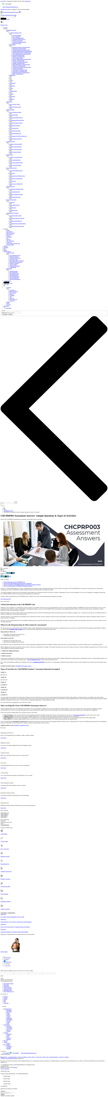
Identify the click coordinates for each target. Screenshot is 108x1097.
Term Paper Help (13, 210)
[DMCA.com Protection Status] (8, 1058)
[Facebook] (7, 573)
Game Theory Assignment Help (19, 71)
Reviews (8, 235)
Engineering (12, 96)
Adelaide (8, 1038)
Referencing (9, 268)
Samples (5, 246)
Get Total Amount (5, 825)
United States (7, 1024)
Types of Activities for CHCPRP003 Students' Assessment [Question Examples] (22, 584)
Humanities (12, 85)
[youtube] (1, 1055)
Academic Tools (10, 252)
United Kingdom (7, 1009)
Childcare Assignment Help (18, 66)
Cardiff (8, 1014)
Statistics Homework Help (15, 138)
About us (8, 239)
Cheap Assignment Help (18, 38)
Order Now (28, 1)
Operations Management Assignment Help (22, 51)
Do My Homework (13, 128)
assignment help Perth (38, 662)
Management (12, 44)
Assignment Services (11, 30)
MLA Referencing (13, 272)
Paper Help (12, 202)
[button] (1, 954)
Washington (9, 1027)
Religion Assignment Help (18, 56)
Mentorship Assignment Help (19, 48)
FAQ (10, 296)
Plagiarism (8, 957)
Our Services (9, 231)
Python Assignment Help (15, 165)
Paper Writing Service (14, 205)
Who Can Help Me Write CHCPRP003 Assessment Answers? (18, 586)
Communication (13, 91)
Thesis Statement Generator (15, 262)
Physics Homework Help (15, 112)
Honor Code (45, 1057)
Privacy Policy (31, 1057)
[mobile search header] (1, 13)
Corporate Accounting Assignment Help (21, 67)
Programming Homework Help (16, 120)
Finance (11, 88)
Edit (32, 970)
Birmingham (9, 1019)
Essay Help (12, 173)
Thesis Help (9, 101)
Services (5, 27)
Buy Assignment (16, 36)
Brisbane (8, 1039)
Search (5, 314)
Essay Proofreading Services (16, 170)
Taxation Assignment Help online (20, 62)
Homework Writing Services (16, 117)
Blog (5, 248)
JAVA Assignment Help (14, 160)
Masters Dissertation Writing (16, 194)
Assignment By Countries (12, 213)
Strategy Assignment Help (18, 60)
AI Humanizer (12, 267)
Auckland (8, 1047)
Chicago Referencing (14, 276)
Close (10, 314)
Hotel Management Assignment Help (21, 72)
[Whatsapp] (3, 4)
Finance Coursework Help (15, 149)
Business (11, 93)
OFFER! (3, 9)
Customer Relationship (17, 68)
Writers (8, 230)
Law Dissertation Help (14, 191)
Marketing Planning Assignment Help (21, 47)
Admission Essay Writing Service (17, 176)
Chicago (8, 1031)
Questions (6, 247)
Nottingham (9, 1018)
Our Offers (6, 1003)
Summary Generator (14, 263)
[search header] (4, 286)
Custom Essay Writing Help (15, 178)
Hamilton (8, 1048)
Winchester (9, 1010)
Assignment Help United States (16, 226)
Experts (5, 999)
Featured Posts (11, 913)
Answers (8, 304)
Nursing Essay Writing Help (15, 183)
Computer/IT (12, 83)
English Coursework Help (15, 146)
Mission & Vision (10, 233)
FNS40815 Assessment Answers (21, 725)
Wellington (9, 1046)
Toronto (8, 1043)
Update (2, 1094)
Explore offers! (4, 951)
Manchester (9, 1011)
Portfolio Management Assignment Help (21, 52)
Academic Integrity (53, 1057)
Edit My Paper (12, 207)
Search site (4, 312)
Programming (9, 154)
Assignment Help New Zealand (16, 218)
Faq (7, 238)
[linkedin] (14, 573)
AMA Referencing (13, 275)
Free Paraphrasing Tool (14, 255)
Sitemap (67, 1057)
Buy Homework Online (14, 130)
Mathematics (12, 75)
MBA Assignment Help (17, 74)
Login (6, 25)
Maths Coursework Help (15, 152)
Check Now (3, 737)
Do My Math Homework (15, 133)
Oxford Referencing (14, 278)
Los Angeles (9, 1028)
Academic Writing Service (15, 32)
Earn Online (8, 281)
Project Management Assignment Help (21, 54)
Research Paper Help (11, 199)
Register (2, 25)
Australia (6, 1032)
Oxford (8, 1022)
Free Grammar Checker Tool (13, 243)
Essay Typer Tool (13, 259)
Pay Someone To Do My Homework (18, 136)
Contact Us (9, 242)
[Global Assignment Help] (8, 15)
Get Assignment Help (6, 599)
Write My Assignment (17, 40)
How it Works (9, 234)
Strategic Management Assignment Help (21, 59)
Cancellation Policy (12, 1057)
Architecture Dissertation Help (16, 189)
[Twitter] (12, 573)
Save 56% (3, 1)
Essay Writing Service (11, 168)
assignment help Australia (15, 629)
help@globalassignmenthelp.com (10, 7)
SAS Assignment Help (17, 58)
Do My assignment (16, 35)
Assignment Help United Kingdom (17, 223)
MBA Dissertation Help (14, 197)
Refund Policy (4, 1057)
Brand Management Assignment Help (21, 64)
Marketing (11, 99)
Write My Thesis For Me (15, 107)
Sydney (8, 1035)
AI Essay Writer (10, 244)
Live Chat (7, 965)
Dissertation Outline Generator (16, 260)
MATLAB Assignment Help (16, 162)
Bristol (8, 1013)
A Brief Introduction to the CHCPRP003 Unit (14, 582)
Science (11, 80)
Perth (7, 1036)
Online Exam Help (16, 43)
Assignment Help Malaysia (15, 221)
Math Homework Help (14, 125)
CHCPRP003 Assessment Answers (23, 666)
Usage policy (39, 1057)
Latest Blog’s (4, 913)
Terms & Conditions (22, 1057)
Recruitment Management (18, 55)
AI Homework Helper (14, 266)
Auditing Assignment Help (18, 63)
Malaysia (6, 1040)
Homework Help (10, 109)
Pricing (8, 302)
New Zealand (7, 1044)
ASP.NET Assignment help (15, 157)
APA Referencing (13, 271)
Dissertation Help (10, 186)
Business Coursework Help (15, 144)
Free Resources (7, 251)
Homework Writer (13, 115)
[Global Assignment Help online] (11, 12)
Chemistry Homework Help (15, 123)
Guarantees (9, 236)
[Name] (15, 502)
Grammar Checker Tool (14, 258)
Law (10, 77)
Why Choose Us (10, 240)
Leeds (7, 1023)
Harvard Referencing (14, 274)
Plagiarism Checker (13, 256)
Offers (7, 303)
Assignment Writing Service (18, 39)
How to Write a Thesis (14, 104)
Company (8, 287)
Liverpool (8, 1020)
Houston (8, 1030)
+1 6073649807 (6, 1053)
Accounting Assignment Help (19, 42)
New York (8, 1026)
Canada (5, 1042)
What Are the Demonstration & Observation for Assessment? (18, 583)
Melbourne (9, 1034)
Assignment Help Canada (15, 215)
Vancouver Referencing (14, 279)
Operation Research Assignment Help (21, 50)
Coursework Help (10, 141)
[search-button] (15, 17)
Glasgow (8, 1015)
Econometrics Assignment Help (19, 70)
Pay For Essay (12, 181)
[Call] (1, 4)
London (8, 1016)
